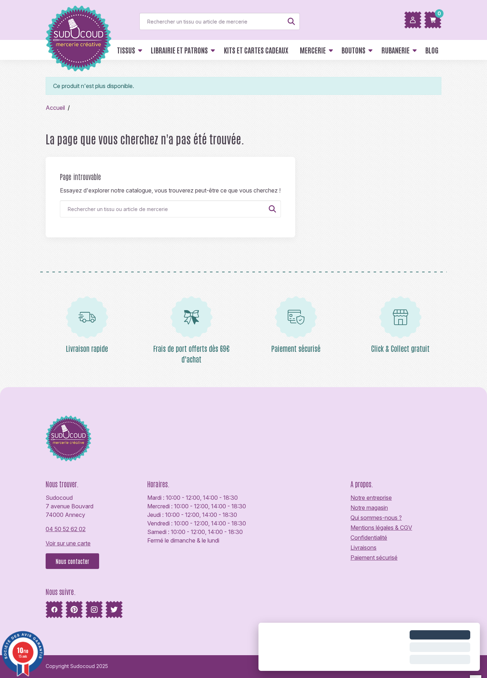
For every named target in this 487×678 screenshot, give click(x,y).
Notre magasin (369, 507)
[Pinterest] (74, 609)
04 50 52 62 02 (66, 529)
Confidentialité (368, 537)
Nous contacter (72, 561)
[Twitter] (114, 609)
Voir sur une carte (68, 543)
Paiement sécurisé (374, 557)
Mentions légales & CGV (381, 527)
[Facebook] (54, 609)
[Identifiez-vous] (412, 20)
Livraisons (363, 547)
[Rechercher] (291, 21)
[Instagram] (94, 609)
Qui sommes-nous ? (376, 517)
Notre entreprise (371, 497)
